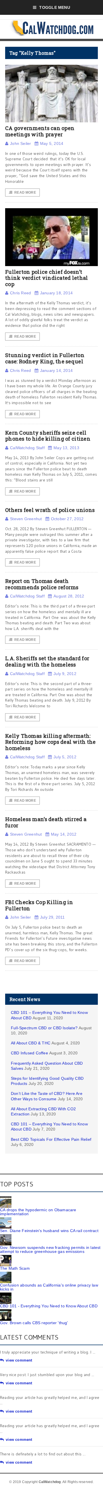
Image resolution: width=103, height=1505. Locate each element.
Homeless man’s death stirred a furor (45, 822)
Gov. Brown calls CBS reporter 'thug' (34, 1322)
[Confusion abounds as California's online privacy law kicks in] (5, 1273)
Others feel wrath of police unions (50, 510)
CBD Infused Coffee (29, 1053)
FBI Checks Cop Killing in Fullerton (39, 905)
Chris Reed (20, 293)
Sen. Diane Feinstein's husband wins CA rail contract (49, 1230)
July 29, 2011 (52, 917)
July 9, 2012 (65, 673)
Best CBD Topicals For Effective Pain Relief (51, 1139)
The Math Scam (15, 1268)
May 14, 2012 (64, 834)
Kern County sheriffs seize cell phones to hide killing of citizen (47, 435)
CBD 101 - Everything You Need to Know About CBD (49, 1306)
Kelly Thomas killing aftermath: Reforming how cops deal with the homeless (50, 742)
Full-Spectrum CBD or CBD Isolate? (44, 1028)
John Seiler (20, 143)
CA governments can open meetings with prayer (39, 131)
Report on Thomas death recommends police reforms (42, 584)
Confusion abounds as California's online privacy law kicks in (49, 1287)
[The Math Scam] (5, 1257)
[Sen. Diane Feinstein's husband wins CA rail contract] (5, 1219)
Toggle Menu (54, 7)
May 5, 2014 (51, 143)
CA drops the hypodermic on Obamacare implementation (38, 1212)
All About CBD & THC (30, 1043)
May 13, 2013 (66, 447)
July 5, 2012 (65, 757)
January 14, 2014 (56, 370)
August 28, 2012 (69, 596)
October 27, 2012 (67, 518)
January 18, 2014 (56, 293)
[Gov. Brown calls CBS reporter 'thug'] (5, 1311)
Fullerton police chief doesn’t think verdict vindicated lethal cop (46, 277)
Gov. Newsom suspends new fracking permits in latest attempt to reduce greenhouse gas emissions (50, 1249)
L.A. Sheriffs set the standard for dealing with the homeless (47, 661)
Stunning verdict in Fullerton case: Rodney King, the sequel (44, 358)
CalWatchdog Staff (27, 447)
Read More (25, 193)
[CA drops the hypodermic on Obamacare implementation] (5, 1198)
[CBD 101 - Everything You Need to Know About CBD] (5, 1294)
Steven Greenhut (26, 518)
